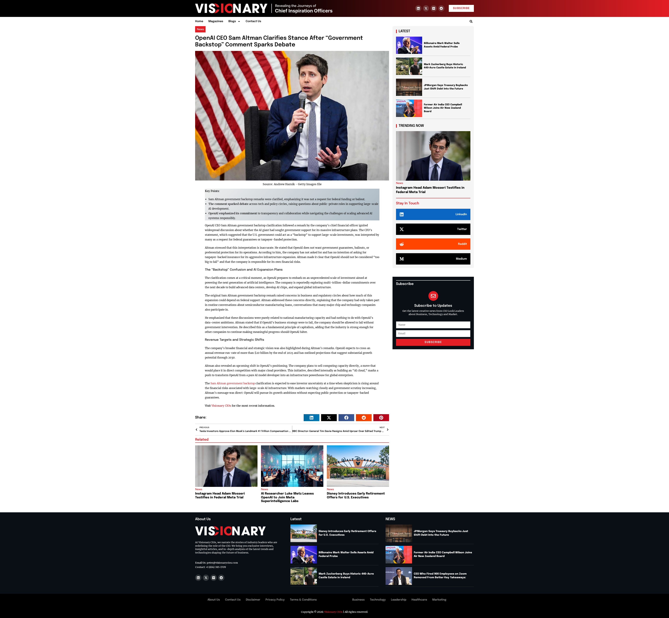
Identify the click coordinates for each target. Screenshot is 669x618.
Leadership (398, 599)
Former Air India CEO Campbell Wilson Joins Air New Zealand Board (443, 108)
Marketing (439, 599)
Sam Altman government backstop (232, 383)
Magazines (215, 21)
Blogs (232, 21)
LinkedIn (461, 214)
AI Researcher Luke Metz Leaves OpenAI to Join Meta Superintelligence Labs (287, 497)
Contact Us (253, 21)
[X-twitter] (426, 8)
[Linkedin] (418, 8)
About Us (213, 599)
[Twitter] (401, 229)
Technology (378, 599)
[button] (471, 21)
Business (358, 599)
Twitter (462, 229)
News (200, 29)
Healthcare (419, 599)
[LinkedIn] (401, 214)
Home (199, 21)
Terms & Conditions (303, 599)
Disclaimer (253, 599)
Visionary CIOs (221, 405)
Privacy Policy (275, 599)
